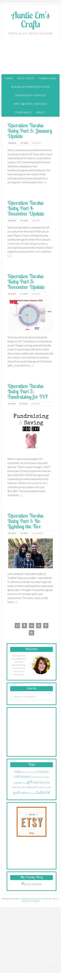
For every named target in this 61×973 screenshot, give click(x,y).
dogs (40, 777)
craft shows (22, 776)
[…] (44, 182)
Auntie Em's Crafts (31, 19)
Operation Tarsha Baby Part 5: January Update (30, 130)
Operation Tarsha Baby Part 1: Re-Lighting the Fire (26, 521)
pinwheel (48, 787)
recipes (33, 793)
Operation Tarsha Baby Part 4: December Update (26, 208)
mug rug (30, 787)
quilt (16, 792)
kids (47, 782)
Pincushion (39, 787)
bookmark (24, 772)
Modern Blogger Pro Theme (34, 899)
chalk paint (32, 772)
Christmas (42, 771)
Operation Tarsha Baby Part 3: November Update (26, 281)
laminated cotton (19, 787)
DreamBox (46, 777)
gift (30, 782)
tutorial (43, 792)
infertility (38, 782)
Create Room (34, 777)
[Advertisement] (30, 56)
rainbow (25, 792)
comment (36, 143)
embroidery (18, 782)
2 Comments (37, 533)
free (25, 783)
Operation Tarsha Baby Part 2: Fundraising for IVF (28, 391)
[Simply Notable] (32, 884)
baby (17, 771)
